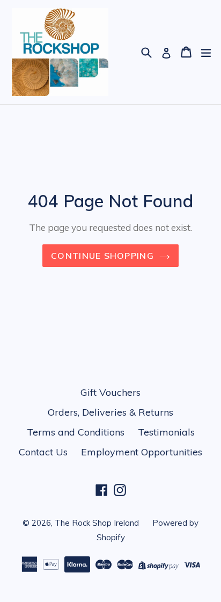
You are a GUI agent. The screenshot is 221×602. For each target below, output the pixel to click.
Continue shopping (102, 255)
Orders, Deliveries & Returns (110, 412)
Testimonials (166, 432)
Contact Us (43, 452)
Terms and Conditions (75, 432)
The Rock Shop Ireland (97, 523)
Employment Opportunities (141, 452)
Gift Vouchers (110, 392)
